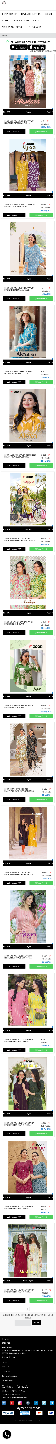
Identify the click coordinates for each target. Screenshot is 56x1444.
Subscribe (36, 1323)
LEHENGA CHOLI (35, 27)
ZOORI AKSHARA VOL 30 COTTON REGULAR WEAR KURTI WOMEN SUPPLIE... (20, 539)
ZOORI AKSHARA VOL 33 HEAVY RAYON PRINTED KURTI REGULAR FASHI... (19, 122)
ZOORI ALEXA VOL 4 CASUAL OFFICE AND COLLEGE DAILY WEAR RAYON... (20, 206)
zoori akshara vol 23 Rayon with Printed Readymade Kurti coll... (18, 957)
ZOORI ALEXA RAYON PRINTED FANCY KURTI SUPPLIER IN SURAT (18, 706)
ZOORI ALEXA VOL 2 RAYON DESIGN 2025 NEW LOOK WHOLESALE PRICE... (20, 456)
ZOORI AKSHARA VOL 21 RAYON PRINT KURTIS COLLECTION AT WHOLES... (19, 1124)
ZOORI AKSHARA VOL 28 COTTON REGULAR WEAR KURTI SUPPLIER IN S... (19, 873)
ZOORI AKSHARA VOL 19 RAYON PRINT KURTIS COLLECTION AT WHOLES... (19, 1291)
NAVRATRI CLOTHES (31, 14)
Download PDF (15, 132)
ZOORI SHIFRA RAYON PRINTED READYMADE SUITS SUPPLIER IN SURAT (19, 790)
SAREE (5, 20)
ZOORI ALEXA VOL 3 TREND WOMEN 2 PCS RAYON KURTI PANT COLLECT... (18, 372)
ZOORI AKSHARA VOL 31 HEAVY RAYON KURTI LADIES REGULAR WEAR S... (19, 289)
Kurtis (36, 20)
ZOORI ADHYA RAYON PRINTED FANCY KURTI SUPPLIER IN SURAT (18, 623)
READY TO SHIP (9, 14)
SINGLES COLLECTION (12, 27)
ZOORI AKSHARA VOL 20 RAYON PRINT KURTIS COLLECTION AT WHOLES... (19, 1207)
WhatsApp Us (42, 132)
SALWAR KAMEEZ (20, 20)
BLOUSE (48, 14)
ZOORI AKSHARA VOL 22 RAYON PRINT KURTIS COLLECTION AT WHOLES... (19, 1040)
